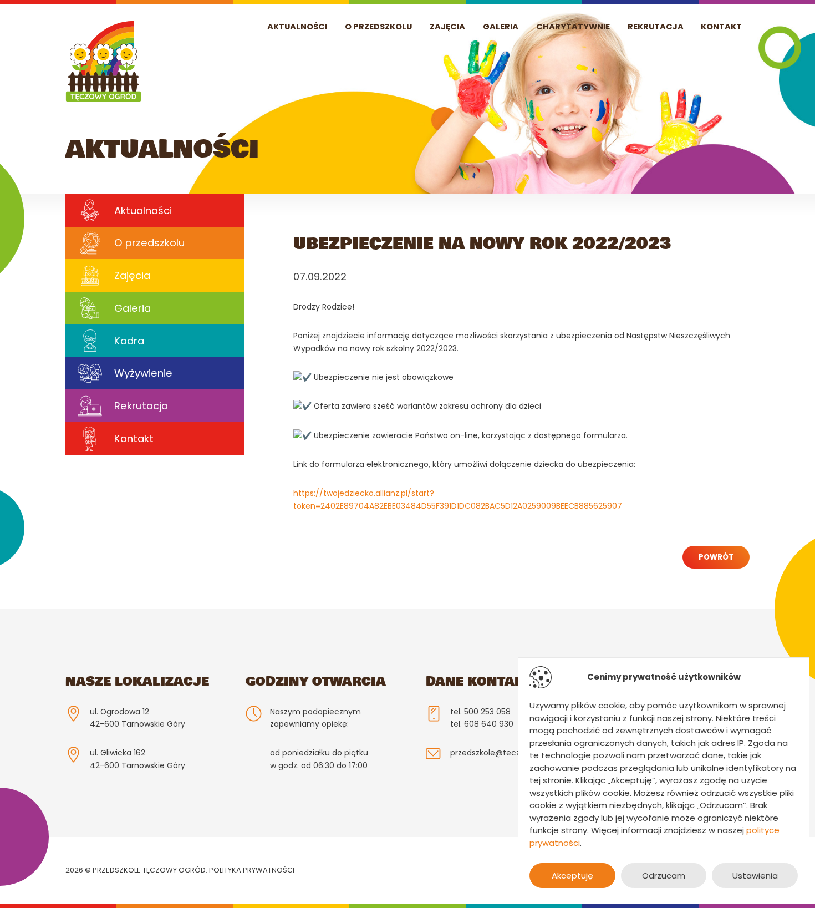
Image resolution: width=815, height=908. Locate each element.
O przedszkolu (378, 26)
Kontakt (721, 26)
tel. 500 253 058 (480, 711)
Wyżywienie (143, 373)
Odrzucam (663, 875)
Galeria (500, 26)
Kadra (129, 341)
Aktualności (297, 26)
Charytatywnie (573, 26)
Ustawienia (755, 875)
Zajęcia (447, 26)
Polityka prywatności (251, 870)
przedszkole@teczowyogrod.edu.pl (516, 752)
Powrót (716, 557)
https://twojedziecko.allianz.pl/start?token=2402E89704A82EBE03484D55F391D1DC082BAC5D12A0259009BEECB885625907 (457, 499)
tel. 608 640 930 (481, 723)
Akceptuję (572, 875)
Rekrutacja (656, 26)
